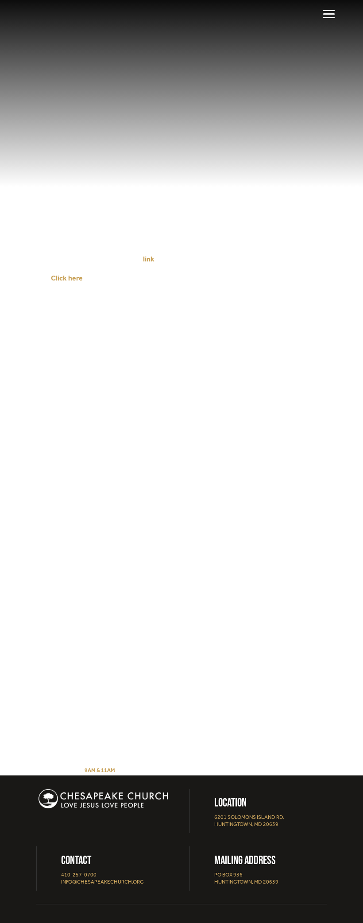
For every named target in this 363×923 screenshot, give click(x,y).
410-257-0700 (79, 875)
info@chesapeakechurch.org (102, 882)
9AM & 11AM (100, 770)
